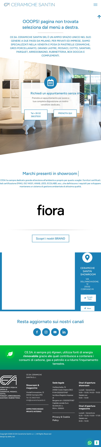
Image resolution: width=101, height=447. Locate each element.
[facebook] (37, 332)
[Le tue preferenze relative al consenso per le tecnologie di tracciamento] (96, 442)
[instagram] (46, 332)
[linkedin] (64, 332)
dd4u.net (11, 437)
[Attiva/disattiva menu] (95, 5)
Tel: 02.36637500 (33, 398)
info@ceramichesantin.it (35, 400)
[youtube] (55, 332)
